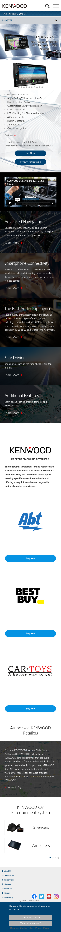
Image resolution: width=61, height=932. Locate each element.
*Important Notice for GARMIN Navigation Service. (29, 145)
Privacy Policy (9, 880)
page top (56, 858)
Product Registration (30, 161)
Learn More (12, 243)
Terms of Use (9, 875)
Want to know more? (30, 923)
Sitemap (7, 884)
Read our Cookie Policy (21, 928)
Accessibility (8, 897)
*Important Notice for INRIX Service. (22, 142)
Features (9, 135)
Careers (7, 893)
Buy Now (30, 153)
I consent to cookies (30, 917)
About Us (7, 871)
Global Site (8, 889)
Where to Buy (14, 787)
